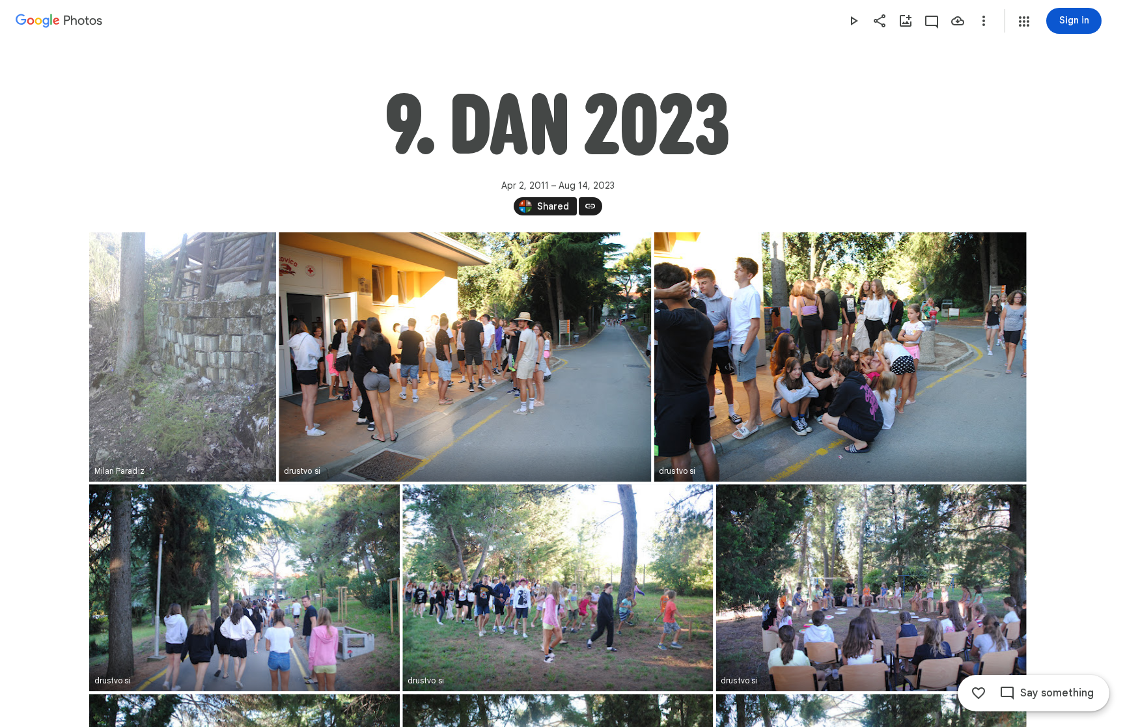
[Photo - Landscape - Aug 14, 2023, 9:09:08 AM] (870, 587)
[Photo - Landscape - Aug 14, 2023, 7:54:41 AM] (557, 587)
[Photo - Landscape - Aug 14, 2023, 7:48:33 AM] (840, 357)
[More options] (984, 21)
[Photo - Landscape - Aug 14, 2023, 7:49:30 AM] (244, 587)
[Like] (978, 693)
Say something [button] (1057, 693)
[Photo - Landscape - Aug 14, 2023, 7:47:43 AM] (465, 357)
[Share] (880, 21)
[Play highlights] (853, 20)
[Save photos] (958, 21)
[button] (1024, 21)
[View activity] (932, 21)
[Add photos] (906, 21)
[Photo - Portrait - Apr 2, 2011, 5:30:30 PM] (182, 357)
